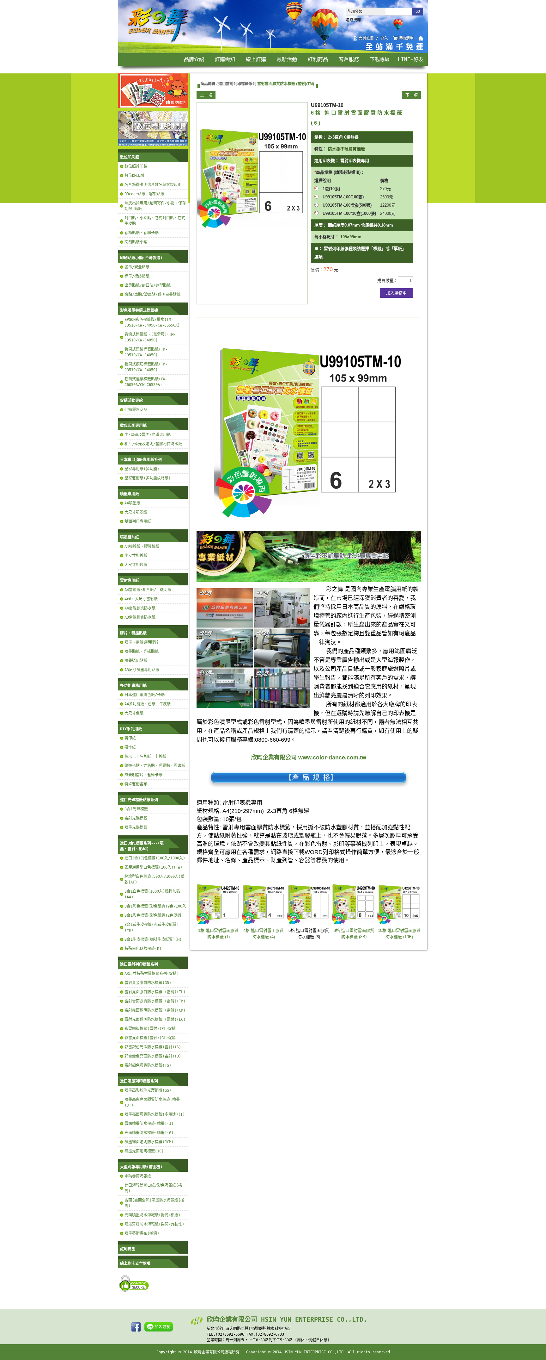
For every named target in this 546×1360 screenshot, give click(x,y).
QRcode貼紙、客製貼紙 (144, 194)
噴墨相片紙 (129, 537)
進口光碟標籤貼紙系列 (139, 800)
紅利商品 (318, 59)
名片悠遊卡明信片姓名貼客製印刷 (152, 185)
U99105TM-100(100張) (345, 197)
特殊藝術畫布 (135, 784)
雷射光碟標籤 (135, 818)
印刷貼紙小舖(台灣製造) (141, 258)
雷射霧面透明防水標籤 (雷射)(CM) (154, 1010)
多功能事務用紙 (133, 685)
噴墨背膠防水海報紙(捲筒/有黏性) (154, 1224)
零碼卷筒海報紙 (137, 1176)
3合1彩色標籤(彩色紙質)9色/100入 (155, 906)
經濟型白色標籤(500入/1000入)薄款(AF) (154, 879)
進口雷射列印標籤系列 (139, 964)
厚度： (320, 225)
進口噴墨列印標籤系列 (139, 1081)
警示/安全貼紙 (136, 267)
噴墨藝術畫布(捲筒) (141, 1233)
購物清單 (406, 38)
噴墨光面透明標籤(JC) (144, 1151)
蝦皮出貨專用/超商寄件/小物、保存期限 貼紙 (155, 206)
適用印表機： (326, 160)
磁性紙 (130, 747)
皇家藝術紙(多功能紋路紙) (147, 478)
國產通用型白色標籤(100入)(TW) (153, 867)
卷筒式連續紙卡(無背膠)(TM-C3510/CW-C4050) (150, 337)
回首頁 (421, 38)
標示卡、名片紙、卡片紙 (145, 756)
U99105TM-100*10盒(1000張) (351, 213)
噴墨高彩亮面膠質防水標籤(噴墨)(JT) (153, 1102)
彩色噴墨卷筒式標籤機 (139, 310)
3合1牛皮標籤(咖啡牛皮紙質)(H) (153, 939)
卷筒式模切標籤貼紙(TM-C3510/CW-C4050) (145, 367)
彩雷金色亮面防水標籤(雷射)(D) (152, 1056)
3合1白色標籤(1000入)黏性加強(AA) (152, 894)
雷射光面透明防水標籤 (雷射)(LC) (154, 1019)
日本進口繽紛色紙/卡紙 (144, 695)
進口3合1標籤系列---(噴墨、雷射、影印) (142, 846)
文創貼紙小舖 (135, 242)
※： (318, 248)
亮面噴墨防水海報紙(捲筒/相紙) (152, 1215)
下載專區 (380, 59)
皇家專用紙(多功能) (141, 469)
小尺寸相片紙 (135, 555)
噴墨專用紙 (129, 494)
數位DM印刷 (134, 175)
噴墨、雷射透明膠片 (141, 642)
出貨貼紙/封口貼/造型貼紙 (147, 285)
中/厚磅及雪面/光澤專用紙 (147, 435)
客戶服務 (349, 59)
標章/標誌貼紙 (136, 276)
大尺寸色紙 (133, 713)
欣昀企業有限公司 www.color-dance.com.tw (308, 757)
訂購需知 (225, 59)
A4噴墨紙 (132, 503)
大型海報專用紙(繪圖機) (141, 1167)
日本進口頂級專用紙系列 (141, 460)
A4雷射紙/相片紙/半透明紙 (147, 590)
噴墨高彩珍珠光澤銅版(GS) (147, 1090)
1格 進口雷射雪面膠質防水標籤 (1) (218, 933)
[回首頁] (158, 42)
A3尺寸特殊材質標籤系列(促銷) (151, 973)
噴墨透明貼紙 (135, 660)
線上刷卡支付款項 (135, 1263)
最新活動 (287, 59)
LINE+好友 (411, 59)
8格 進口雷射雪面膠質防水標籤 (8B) (354, 933)
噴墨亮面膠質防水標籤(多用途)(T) (154, 1114)
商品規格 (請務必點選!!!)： (340, 172)
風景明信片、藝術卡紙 (143, 775)
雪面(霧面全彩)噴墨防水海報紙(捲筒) (154, 1203)
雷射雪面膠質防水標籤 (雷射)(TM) (154, 1001)
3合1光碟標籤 (136, 809)
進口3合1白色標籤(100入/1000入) (154, 858)
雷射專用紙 (129, 580)
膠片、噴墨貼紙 (133, 633)
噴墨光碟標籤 (135, 827)
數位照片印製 (135, 166)
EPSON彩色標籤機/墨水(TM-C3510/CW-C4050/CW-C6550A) (152, 322)
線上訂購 (256, 59)
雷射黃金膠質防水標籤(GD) (147, 983)
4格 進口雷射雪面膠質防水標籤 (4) (263, 933)
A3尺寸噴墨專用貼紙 (141, 670)
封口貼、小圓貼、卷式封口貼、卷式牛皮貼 (154, 221)
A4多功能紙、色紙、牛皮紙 (147, 704)
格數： (320, 137)
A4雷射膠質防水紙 (139, 608)
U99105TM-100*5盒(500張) (347, 205)
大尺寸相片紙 (135, 565)
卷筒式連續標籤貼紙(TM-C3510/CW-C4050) (145, 352)
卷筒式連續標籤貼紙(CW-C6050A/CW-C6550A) (145, 382)
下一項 (411, 95)
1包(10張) (331, 188)
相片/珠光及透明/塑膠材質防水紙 (153, 444)
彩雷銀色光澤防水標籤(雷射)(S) (152, 1047)
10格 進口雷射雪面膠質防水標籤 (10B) (399, 933)
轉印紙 (130, 738)
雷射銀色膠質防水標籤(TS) (147, 1065)
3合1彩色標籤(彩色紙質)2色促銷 (152, 915)
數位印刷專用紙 (133, 425)
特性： (320, 149)
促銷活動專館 (131, 400)
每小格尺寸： (326, 236)
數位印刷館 (129, 157)
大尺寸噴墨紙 (135, 512)
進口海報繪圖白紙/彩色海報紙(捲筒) (153, 1188)
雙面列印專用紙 (137, 521)
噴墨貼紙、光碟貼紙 (141, 651)
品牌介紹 (194, 59)
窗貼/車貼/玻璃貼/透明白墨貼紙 (152, 294)
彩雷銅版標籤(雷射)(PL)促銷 (150, 1028)
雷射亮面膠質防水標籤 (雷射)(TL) (154, 992)
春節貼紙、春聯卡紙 (141, 233)
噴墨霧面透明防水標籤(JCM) (148, 1142)
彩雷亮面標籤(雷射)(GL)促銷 (150, 1038)
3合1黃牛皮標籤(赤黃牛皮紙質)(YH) (151, 927)
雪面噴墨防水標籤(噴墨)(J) (148, 1123)
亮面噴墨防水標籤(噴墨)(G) (148, 1133)
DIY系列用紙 (131, 729)
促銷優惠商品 (135, 410)
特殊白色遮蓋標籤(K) (142, 948)
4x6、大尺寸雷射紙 (141, 599)
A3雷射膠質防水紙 (139, 617)
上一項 (206, 95)
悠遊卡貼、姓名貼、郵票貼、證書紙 (154, 766)
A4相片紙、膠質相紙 (141, 546)
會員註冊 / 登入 (373, 38)
